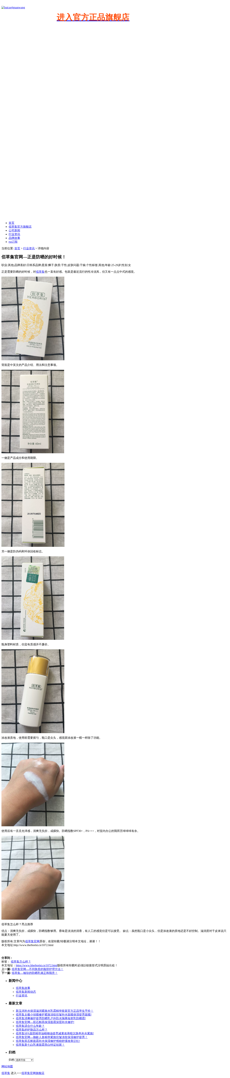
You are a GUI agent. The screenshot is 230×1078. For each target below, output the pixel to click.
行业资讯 (14, 234)
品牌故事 (14, 237)
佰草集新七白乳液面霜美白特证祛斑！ (40, 1044)
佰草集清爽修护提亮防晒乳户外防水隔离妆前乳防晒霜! (51, 1018)
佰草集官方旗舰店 (20, 226)
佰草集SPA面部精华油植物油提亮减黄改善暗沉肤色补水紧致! (55, 1033)
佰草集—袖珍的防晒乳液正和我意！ (35, 972)
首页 (11, 222)
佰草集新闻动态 (26, 991)
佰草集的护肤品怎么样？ (31, 1029)
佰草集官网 (32, 941)
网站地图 (7, 1066)
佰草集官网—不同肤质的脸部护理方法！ (37, 969)
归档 (11, 1059)
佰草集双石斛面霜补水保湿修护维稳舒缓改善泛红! (48, 1040)
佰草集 (40, 271)
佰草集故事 (23, 987)
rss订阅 (13, 241)
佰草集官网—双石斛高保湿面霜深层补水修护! (45, 1022)
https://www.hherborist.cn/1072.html (36, 965)
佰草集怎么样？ (21, 961)
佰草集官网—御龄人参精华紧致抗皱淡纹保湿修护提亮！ (52, 1037)
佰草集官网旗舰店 (32, 1073)
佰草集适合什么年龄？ (30, 1025)
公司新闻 (14, 230)
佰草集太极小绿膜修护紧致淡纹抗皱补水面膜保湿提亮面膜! (53, 1014)
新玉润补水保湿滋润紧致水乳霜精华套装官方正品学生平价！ (54, 1010)
